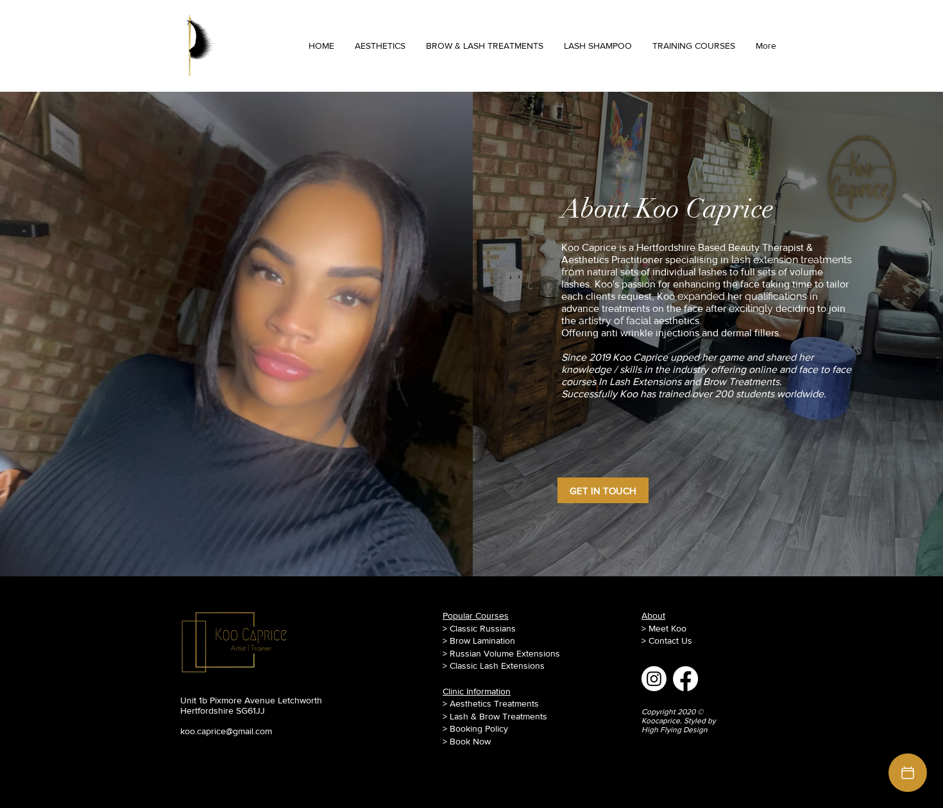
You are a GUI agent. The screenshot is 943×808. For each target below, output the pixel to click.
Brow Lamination (482, 640)
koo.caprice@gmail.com (226, 731)
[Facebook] (685, 678)
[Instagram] (654, 678)
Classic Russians (483, 628)
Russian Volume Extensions (505, 653)
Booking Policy (479, 728)
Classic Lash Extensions (497, 665)
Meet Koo (667, 628)
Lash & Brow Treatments (498, 716)
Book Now (470, 741)
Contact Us (670, 640)
